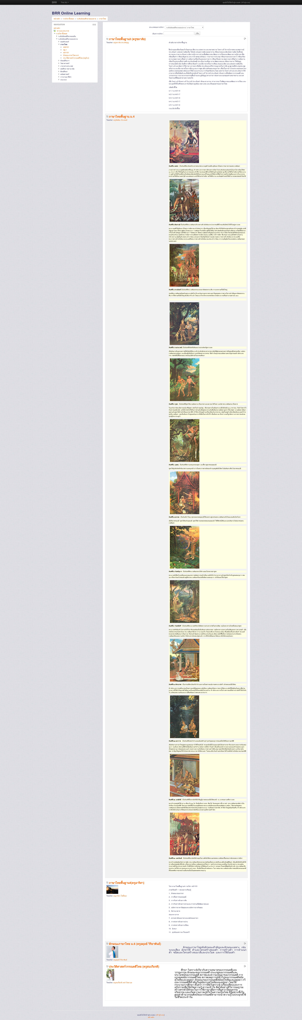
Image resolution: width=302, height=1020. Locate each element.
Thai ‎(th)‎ (64, 2)
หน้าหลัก (57, 28)
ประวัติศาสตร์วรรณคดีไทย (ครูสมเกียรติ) (134, 966)
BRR (54, 2)
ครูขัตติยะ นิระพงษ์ (120, 120)
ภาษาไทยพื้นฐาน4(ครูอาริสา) (126, 882)
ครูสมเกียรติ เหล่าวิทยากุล (122, 982)
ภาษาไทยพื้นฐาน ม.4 (121, 116)
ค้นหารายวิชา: (158, 33)
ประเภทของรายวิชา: (156, 27)
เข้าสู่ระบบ (246, 2)
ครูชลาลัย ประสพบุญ (121, 42)
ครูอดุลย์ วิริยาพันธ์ (120, 960)
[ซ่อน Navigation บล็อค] (93, 24)
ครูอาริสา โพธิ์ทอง (120, 896)
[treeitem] (75, 28)
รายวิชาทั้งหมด (61, 33)
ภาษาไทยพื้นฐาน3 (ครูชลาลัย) (127, 38)
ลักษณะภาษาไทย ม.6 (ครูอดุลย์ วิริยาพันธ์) (135, 943)
